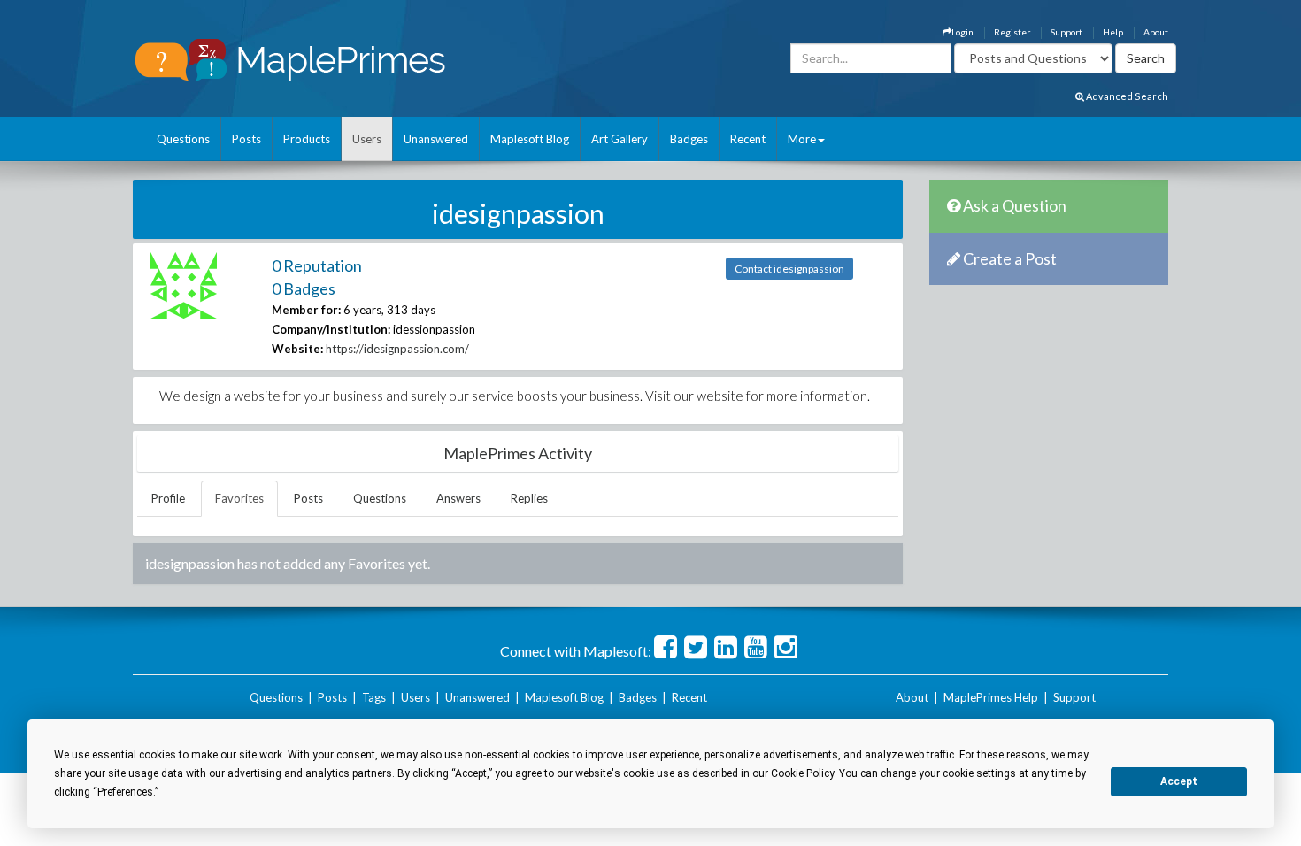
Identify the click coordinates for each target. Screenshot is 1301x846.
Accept (1178, 781)
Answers (458, 498)
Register (1012, 32)
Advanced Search (1126, 96)
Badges (689, 139)
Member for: (306, 310)
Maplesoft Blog (529, 139)
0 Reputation (317, 265)
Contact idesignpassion (789, 268)
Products (306, 139)
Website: (297, 349)
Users (366, 139)
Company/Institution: (331, 329)
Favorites (239, 498)
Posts (246, 139)
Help (1113, 32)
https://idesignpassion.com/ (397, 349)
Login (962, 32)
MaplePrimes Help (990, 697)
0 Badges (303, 288)
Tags (374, 697)
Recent (748, 139)
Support (1066, 32)
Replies (529, 498)
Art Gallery (619, 139)
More (802, 139)
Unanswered (436, 139)
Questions (183, 139)
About (1155, 32)
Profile (168, 498)
